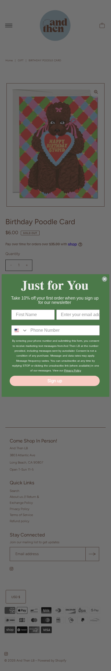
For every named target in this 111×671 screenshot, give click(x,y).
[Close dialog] (104, 279)
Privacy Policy (72, 370)
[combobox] (20, 330)
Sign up (54, 380)
